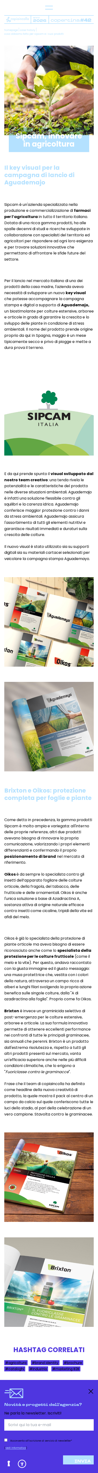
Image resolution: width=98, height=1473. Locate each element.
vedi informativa (15, 1448)
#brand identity (45, 1362)
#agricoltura (15, 1362)
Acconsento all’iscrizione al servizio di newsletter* (41, 1441)
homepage (11, 30)
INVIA (82, 1461)
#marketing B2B (65, 1368)
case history (27, 30)
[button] (22, 1464)
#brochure (73, 1362)
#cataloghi (14, 1368)
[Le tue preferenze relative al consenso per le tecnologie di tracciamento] (9, 1463)
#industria (38, 1368)
